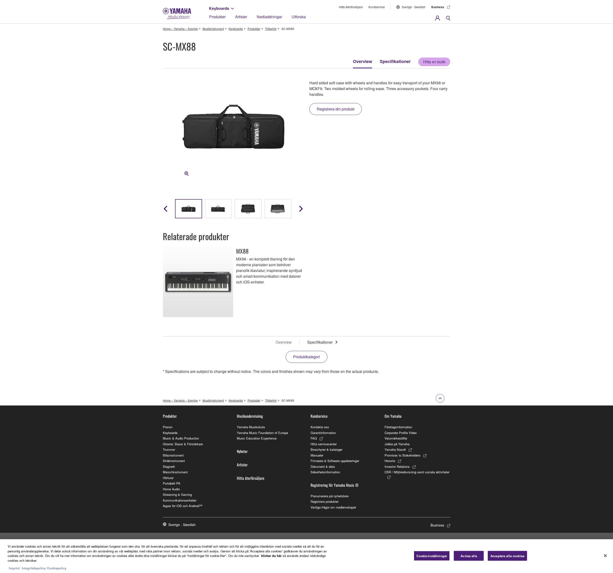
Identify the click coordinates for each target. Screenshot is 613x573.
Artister (241, 16)
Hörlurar (168, 477)
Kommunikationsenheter (179, 500)
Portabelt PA (171, 483)
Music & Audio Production (181, 438)
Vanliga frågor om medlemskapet (333, 507)
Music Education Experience (257, 438)
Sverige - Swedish (414, 7)
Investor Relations (397, 466)
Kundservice (377, 7)
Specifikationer (395, 61)
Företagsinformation (398, 427)
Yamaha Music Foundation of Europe (262, 432)
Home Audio (171, 489)
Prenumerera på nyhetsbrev (330, 496)
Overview (362, 61)
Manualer (317, 455)
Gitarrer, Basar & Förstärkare (183, 444)
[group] (188, 208)
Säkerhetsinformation (325, 472)
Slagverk (169, 466)
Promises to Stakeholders (402, 455)
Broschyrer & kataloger (326, 449)
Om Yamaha (393, 416)
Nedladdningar (269, 16)
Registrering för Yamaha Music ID (334, 485)
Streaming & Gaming (177, 494)
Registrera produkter (325, 501)
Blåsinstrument (173, 455)
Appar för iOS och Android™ (182, 506)
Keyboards (219, 8)
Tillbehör (271, 29)
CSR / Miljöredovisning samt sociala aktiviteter (417, 472)
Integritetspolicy (34, 568)
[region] (306, 556)
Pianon (167, 427)
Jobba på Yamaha (397, 444)
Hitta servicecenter (324, 444)
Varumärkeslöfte (396, 438)
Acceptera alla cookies (507, 555)
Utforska (299, 16)
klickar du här (271, 555)
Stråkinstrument (174, 460)
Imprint (14, 568)
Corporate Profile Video (401, 432)
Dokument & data (323, 466)
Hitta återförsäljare (351, 7)
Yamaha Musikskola (251, 427)
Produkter (217, 16)
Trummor (169, 449)
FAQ (314, 438)
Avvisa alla (468, 555)
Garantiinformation (323, 432)
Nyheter (242, 451)
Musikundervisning (250, 416)
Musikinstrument (213, 29)
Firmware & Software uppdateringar (335, 460)
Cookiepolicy (56, 568)
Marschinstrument (175, 472)
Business (437, 7)
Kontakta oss (320, 427)
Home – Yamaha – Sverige (180, 29)
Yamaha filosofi (395, 449)
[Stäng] (605, 555)
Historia (390, 460)
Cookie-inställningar (431, 555)
